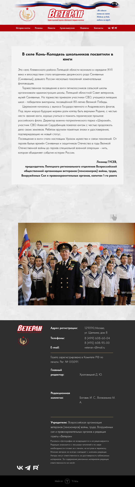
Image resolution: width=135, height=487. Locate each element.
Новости (51, 28)
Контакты (98, 28)
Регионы (38, 28)
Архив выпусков (67, 28)
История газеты (23, 28)
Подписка (84, 28)
